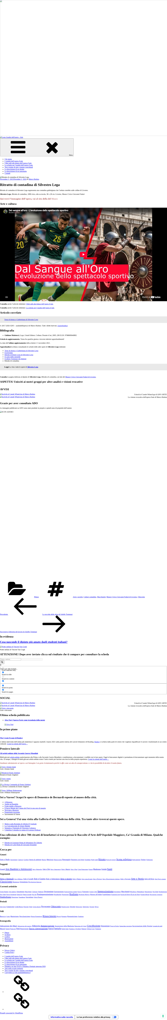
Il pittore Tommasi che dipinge (15, 359)
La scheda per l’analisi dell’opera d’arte (19, 165)
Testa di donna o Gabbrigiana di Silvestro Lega (21, 320)
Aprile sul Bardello (11, 804)
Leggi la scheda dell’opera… (17, 744)
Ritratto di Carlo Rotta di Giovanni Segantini (21, 845)
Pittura (36, 597)
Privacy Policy (10, 950)
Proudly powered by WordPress (11, 1013)
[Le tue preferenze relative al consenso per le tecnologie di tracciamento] (163, 1016)
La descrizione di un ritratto (14, 169)
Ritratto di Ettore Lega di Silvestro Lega (19, 355)
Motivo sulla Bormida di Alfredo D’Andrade (21, 824)
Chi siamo (8, 159)
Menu (71, 155)
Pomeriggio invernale (12, 812)
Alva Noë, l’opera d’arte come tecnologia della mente (25, 720)
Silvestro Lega (32, 367)
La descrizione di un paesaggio (16, 171)
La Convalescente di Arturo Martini (17, 826)
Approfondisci (62, 326)
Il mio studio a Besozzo (13, 806)
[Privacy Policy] (22, 992)
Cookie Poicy (9, 952)
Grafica (7, 937)
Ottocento (141, 597)
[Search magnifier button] (2, 662)
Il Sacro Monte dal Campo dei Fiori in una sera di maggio (25, 808)
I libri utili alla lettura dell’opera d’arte (18, 163)
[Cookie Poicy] (22, 1009)
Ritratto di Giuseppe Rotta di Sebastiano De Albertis (23, 843)
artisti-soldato (15, 757)
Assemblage (9, 941)
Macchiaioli (101, 597)
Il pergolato (9, 353)
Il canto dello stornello (12, 357)
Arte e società (78, 597)
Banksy (97, 742)
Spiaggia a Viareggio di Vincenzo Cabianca (20, 828)
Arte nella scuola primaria (14, 968)
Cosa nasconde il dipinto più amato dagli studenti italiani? (33, 641)
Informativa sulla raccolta (62, 1017)
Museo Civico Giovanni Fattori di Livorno (80, 377)
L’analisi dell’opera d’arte (14, 161)
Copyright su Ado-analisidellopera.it (17, 973)
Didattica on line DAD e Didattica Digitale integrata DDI (25, 966)
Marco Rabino (34, 179)
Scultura (7, 935)
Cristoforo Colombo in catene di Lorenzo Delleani (23, 830)
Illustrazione (9, 939)
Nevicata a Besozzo (12, 810)
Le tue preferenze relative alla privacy (93, 1017)
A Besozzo (8, 802)
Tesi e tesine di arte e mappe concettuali (19, 167)
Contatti (7, 173)
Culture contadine (90, 597)
